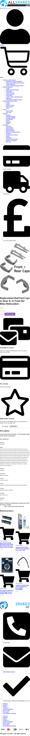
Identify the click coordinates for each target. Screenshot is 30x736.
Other (7, 108)
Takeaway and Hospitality (9, 80)
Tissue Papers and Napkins (9, 713)
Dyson (7, 102)
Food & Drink (9, 111)
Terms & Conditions (8, 709)
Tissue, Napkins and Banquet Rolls (14, 85)
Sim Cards (8, 112)
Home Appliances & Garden (10, 101)
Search (1, 8)
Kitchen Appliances (8, 87)
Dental (7, 136)
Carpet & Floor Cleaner (12, 134)
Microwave (9, 98)
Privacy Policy (6, 710)
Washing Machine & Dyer (12, 89)
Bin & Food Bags (10, 130)
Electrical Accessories (11, 140)
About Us (5, 703)
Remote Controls (10, 105)
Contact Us (6, 707)
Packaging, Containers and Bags (14, 81)
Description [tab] (5, 426)
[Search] (18, 8)
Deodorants (9, 137)
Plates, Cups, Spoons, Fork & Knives (15, 82)
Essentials (5, 125)
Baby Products (9, 127)
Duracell (8, 115)
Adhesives (8, 126)
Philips (7, 123)
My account (6, 712)
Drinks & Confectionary (12, 139)
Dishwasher (9, 91)
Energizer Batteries (10, 116)
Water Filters (9, 95)
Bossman (8, 133)
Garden (8, 103)
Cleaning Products (10, 84)
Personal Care (9, 106)
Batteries (5, 113)
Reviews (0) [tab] (13, 426)
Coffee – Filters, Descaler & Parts (14, 96)
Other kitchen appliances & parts (14, 99)
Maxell (8, 120)
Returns (5, 706)
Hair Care (8, 141)
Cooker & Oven (10, 92)
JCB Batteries (9, 119)
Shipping (5, 705)
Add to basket (10, 314)
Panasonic (8, 122)
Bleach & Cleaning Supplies (13, 132)
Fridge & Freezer (10, 94)
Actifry (8, 88)
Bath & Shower (10, 129)
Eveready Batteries (10, 118)
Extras (4, 109)
